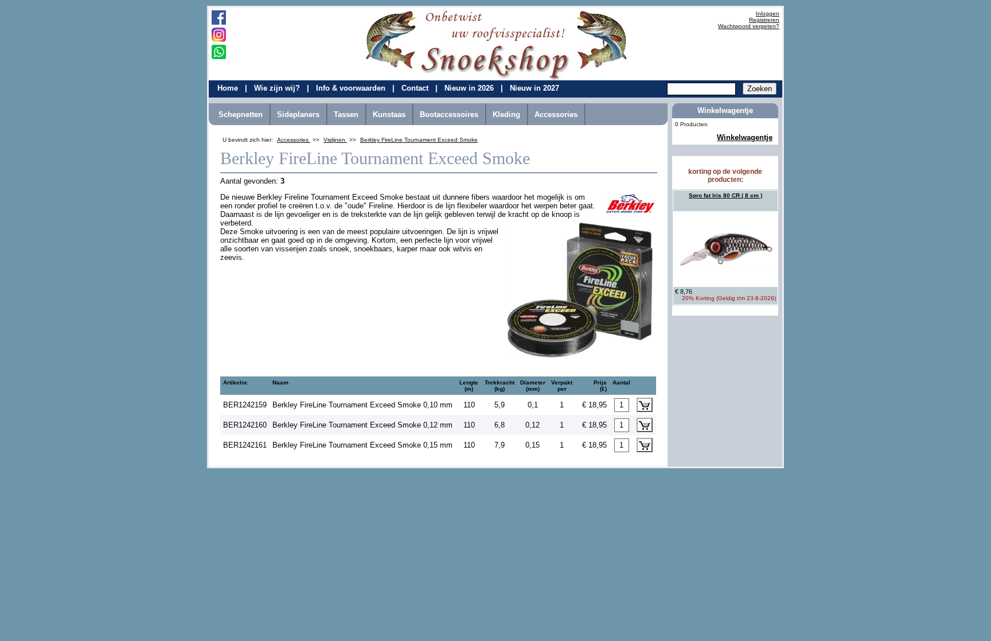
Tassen (346, 114)
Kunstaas (389, 114)
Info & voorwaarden (352, 88)
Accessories (556, 114)
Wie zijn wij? (278, 88)
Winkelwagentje (744, 137)
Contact (416, 88)
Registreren (764, 20)
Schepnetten (241, 114)
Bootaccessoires (449, 114)
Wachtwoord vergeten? (748, 26)
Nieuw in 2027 (534, 88)
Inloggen (767, 13)
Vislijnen (335, 140)
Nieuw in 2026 (470, 88)
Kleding (506, 114)
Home (228, 88)
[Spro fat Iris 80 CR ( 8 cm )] (725, 249)
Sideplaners (298, 114)
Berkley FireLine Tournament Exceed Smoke (419, 140)
